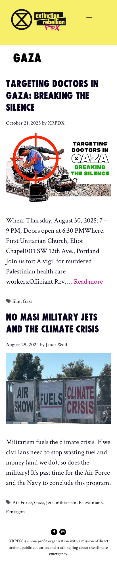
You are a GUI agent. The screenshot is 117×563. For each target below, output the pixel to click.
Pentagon (15, 511)
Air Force (22, 502)
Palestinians (91, 502)
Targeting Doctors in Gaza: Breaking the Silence (52, 96)
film (16, 301)
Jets (49, 502)
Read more (88, 281)
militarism (66, 502)
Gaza (27, 301)
